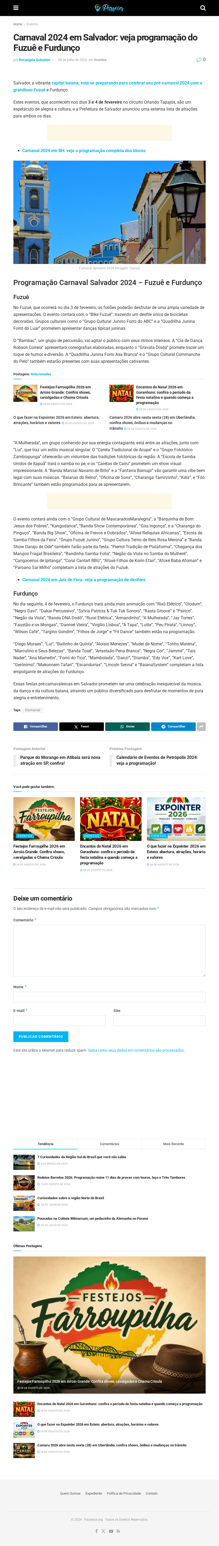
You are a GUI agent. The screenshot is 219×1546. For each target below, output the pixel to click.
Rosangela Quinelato (34, 60)
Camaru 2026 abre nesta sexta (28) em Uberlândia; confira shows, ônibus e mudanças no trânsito (152, 422)
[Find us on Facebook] (96, 1531)
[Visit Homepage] (109, 8)
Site (117, 1010)
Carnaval (32, 710)
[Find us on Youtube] (111, 1531)
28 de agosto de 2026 (57, 403)
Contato (152, 1493)
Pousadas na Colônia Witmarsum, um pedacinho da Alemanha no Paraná (92, 1218)
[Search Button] (203, 8)
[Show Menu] (15, 8)
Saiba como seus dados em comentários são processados (136, 1050)
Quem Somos (70, 1493)
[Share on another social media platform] (201, 726)
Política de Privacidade (124, 1493)
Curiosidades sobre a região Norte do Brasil (70, 1198)
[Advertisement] (109, 133)
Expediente (93, 1493)
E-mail (20, 1010)
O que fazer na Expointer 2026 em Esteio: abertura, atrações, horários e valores (177, 852)
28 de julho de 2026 (72, 60)
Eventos (32, 24)
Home (17, 24)
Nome (20, 986)
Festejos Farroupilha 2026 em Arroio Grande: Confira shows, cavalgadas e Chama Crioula (39, 852)
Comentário (25, 919)
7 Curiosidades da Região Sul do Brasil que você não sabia (81, 1157)
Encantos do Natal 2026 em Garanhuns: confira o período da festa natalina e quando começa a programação (119, 1404)
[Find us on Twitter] (103, 1531)
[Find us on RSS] (118, 1531)
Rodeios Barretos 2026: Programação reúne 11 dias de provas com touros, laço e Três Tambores (111, 1177)
